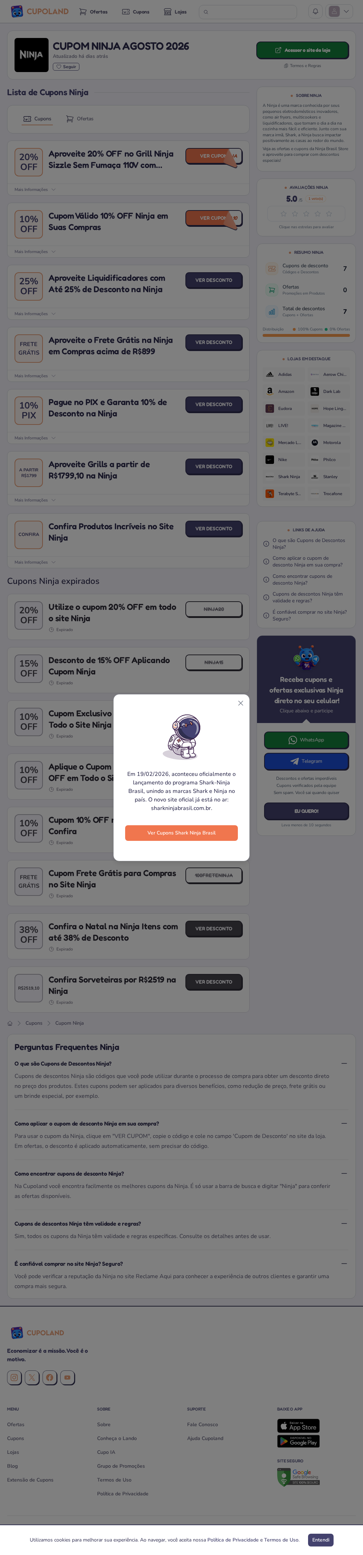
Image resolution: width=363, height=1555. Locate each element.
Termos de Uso (281, 1540)
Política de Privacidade (233, 1540)
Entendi (320, 1540)
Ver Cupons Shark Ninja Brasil (181, 832)
